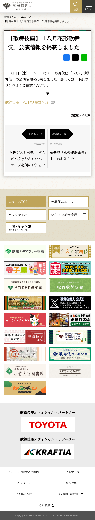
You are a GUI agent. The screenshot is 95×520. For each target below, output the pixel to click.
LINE (84, 57)
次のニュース (59, 134)
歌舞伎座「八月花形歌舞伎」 (27, 102)
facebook (66, 57)
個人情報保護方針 (69, 494)
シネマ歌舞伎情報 (64, 214)
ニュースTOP (18, 201)
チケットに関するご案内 (24, 472)
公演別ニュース (62, 201)
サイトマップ (71, 472)
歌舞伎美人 (10, 16)
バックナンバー (19, 214)
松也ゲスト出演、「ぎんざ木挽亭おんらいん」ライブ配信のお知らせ (27, 158)
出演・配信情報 (19, 227)
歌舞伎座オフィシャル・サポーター (47, 439)
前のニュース (36, 134)
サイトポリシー (23, 483)
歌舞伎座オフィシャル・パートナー (47, 412)
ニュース (26, 16)
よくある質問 (23, 494)
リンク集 (71, 483)
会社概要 (44, 505)
